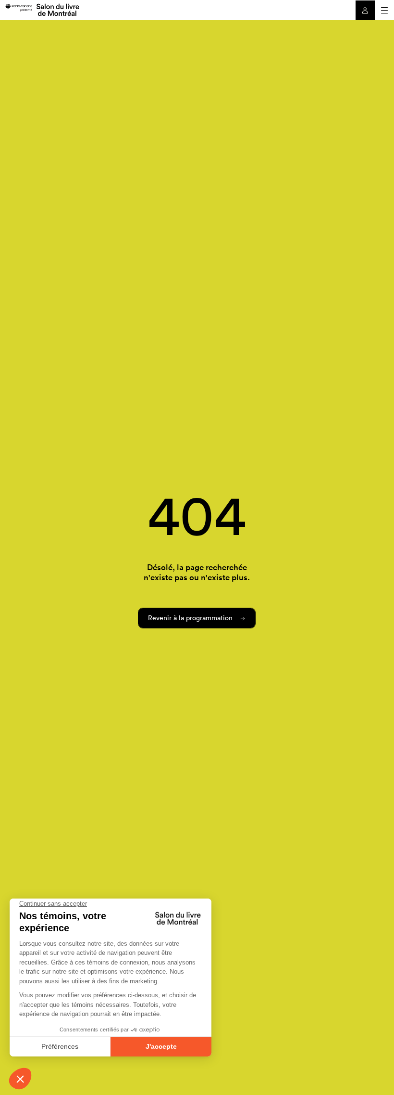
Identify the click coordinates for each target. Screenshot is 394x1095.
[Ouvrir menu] (384, 10)
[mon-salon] (42, 9)
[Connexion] (365, 10)
